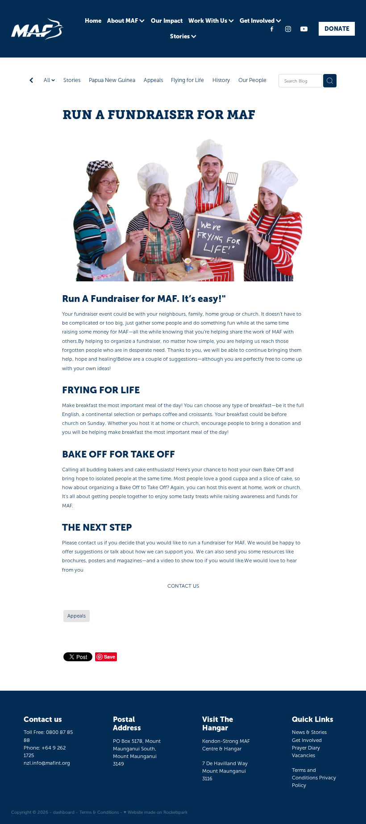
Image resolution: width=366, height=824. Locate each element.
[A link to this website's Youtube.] (304, 29)
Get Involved (258, 20)
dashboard (64, 812)
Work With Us (208, 20)
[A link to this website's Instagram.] (288, 29)
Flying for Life (187, 80)
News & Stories (309, 732)
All (47, 80)
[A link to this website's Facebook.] (272, 29)
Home (93, 20)
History (221, 80)
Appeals (153, 80)
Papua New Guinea (112, 80)
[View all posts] (31, 81)
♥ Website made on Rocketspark (155, 812)
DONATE (336, 28)
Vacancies (303, 755)
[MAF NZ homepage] (45, 29)
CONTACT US (183, 586)
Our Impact (167, 20)
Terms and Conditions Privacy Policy (314, 777)
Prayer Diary (306, 747)
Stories (180, 36)
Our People (252, 80)
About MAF (123, 20)
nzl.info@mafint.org (47, 763)
